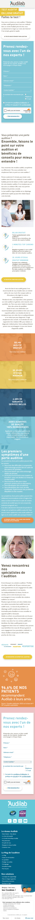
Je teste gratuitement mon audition (15, 36)
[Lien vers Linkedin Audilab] (15, 821)
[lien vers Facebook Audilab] (10, 821)
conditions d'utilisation (20, 102)
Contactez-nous (6, 847)
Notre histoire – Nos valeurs (9, 834)
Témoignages (5, 864)
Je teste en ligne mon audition (13, 279)
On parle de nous (6, 843)
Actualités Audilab (6, 866)
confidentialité (26, 105)
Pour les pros (5, 868)
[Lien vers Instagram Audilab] (20, 821)
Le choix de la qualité (7, 836)
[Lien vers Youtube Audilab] (25, 821)
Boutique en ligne (6, 883)
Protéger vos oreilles (7, 862)
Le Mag (4, 855)
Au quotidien (5, 859)
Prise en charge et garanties (9, 879)
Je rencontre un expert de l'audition (17, 657)
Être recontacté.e (13, 116)
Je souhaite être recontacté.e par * (13, 96)
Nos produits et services (8, 881)
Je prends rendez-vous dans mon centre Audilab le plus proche (17, 520)
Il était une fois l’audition (8, 857)
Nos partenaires (6, 840)
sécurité (15, 105)
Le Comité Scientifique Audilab (10, 838)
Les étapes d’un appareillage (9, 876)
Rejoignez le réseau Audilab (9, 845)
